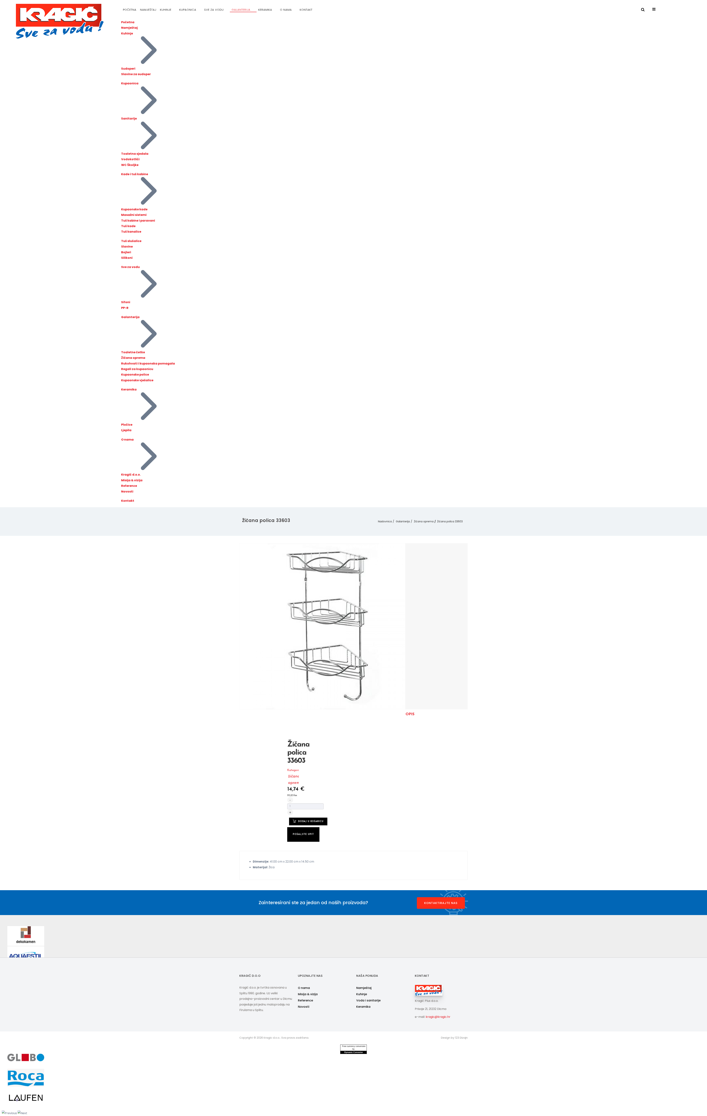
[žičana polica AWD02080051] (322, 626)
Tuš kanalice (131, 231)
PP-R (125, 308)
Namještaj (148, 10)
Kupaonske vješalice (137, 380)
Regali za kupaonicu (137, 369)
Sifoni (125, 302)
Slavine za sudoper (136, 74)
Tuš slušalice (131, 241)
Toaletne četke (133, 352)
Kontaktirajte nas (441, 903)
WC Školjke (129, 165)
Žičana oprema (133, 358)
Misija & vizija (132, 480)
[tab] (410, 714)
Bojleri (126, 252)
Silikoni (127, 258)
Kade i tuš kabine (134, 174)
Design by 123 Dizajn (454, 1038)
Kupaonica (188, 10)
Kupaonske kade (134, 209)
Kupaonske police (135, 374)
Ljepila (126, 430)
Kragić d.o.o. (131, 474)
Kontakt (306, 10)
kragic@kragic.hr (438, 1017)
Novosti (127, 491)
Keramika (265, 10)
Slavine (127, 246)
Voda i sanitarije (368, 1000)
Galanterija (241, 10)
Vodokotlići (130, 159)
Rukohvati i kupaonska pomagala (148, 363)
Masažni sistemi (134, 215)
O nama (286, 10)
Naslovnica (385, 521)
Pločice (126, 425)
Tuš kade (128, 226)
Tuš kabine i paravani (138, 220)
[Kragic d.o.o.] (59, 21)
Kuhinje (166, 10)
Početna (129, 10)
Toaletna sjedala (134, 154)
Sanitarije (129, 118)
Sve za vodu (214, 10)
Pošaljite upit (303, 834)
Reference (129, 486)
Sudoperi (128, 68)
